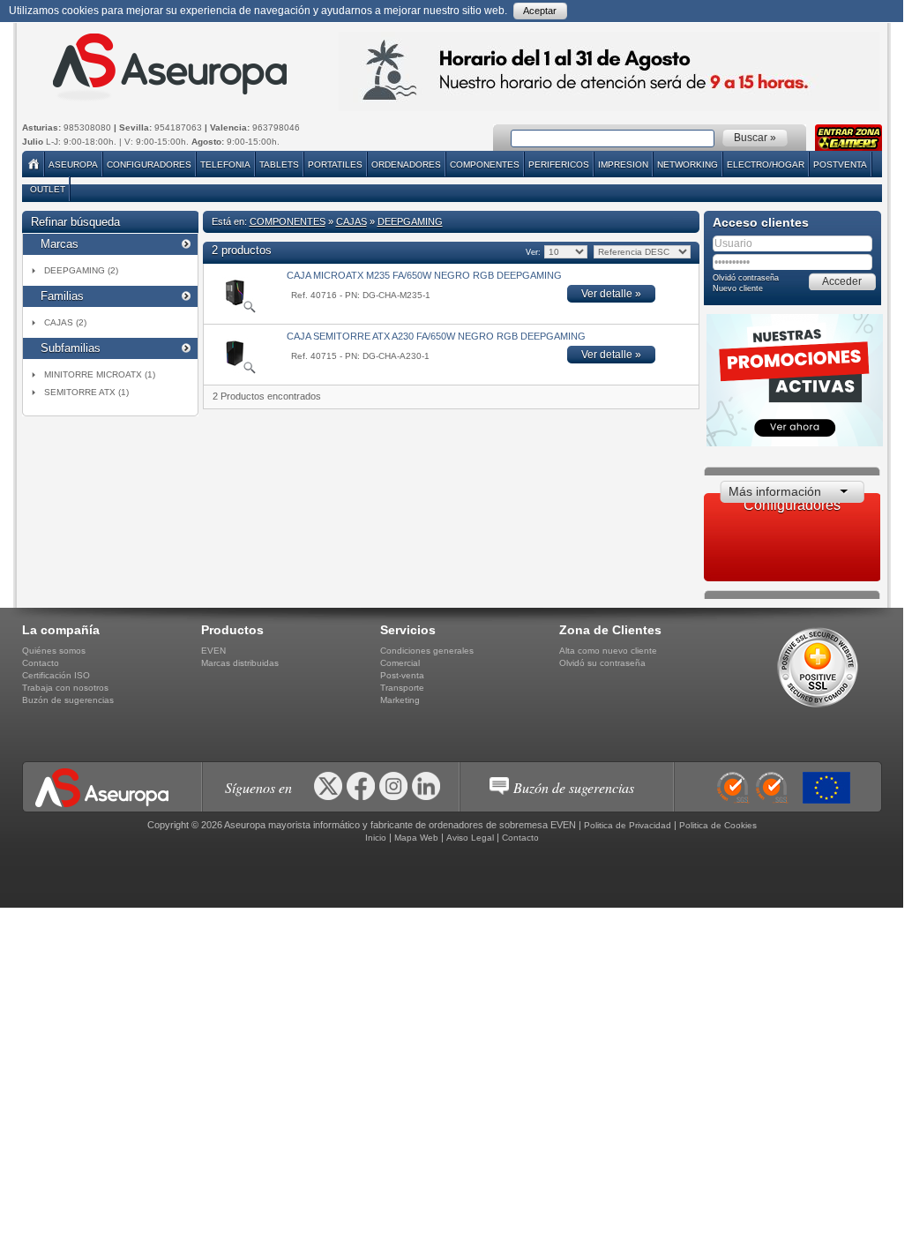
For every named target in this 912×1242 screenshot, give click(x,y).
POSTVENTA (840, 164)
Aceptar (540, 10)
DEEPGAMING (410, 221)
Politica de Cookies (718, 825)
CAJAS (351, 221)
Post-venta (402, 675)
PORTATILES (335, 164)
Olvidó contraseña (746, 277)
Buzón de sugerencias (68, 700)
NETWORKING (687, 164)
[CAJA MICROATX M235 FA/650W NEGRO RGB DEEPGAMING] (235, 310)
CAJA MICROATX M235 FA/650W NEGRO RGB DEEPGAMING (424, 275)
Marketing (400, 700)
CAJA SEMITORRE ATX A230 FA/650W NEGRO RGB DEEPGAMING (436, 336)
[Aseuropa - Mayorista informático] (168, 67)
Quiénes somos (54, 650)
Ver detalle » (611, 294)
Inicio (375, 837)
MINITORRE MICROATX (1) (99, 374)
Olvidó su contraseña (602, 663)
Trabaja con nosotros (65, 687)
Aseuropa (73, 164)
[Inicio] (34, 164)
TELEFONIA (225, 164)
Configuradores (149, 164)
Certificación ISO (56, 675)
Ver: (532, 252)
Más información (775, 491)
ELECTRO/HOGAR (765, 164)
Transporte (402, 687)
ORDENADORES (406, 164)
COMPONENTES (485, 164)
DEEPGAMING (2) (81, 270)
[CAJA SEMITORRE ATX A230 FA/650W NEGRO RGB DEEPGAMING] (235, 371)
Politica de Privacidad (627, 825)
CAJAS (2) (65, 322)
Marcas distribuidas (240, 663)
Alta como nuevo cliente (608, 650)
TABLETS (279, 164)
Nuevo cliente (738, 288)
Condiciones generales (427, 650)
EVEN (213, 650)
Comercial (400, 663)
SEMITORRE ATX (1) (86, 392)
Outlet (47, 189)
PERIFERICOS (558, 164)
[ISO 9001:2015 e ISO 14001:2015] (758, 788)
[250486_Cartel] (831, 788)
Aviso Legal (470, 837)
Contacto (40, 663)
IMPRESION (623, 164)
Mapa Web (416, 837)
